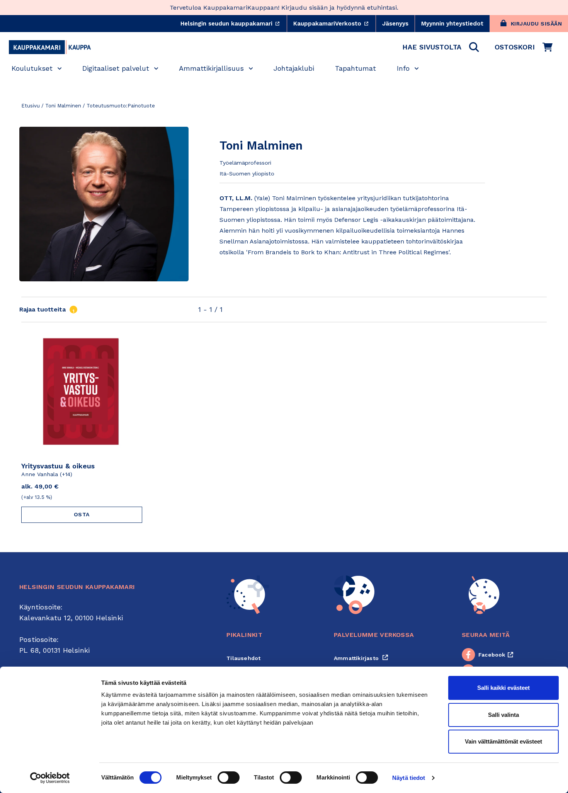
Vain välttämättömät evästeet (503, 741)
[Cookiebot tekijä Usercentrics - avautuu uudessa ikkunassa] (50, 778)
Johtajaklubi (294, 68)
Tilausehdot (243, 658)
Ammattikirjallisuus (211, 68)
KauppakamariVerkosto (334, 23)
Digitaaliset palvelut (115, 68)
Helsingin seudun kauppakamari (233, 23)
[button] (441, 47)
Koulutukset (32, 68)
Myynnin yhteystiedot (452, 23)
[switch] (229, 777)
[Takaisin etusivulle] (50, 47)
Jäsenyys (395, 23)
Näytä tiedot (408, 777)
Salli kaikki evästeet (503, 687)
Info (403, 68)
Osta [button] (82, 514)
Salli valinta (503, 714)
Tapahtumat (355, 68)
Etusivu (30, 106)
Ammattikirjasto (361, 658)
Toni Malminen (63, 106)
